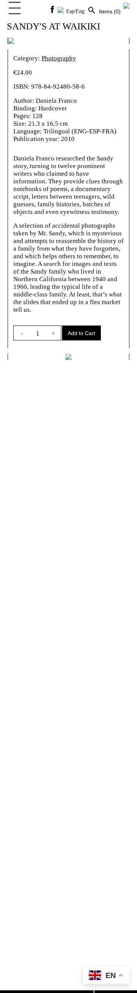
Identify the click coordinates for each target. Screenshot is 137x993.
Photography (58, 58)
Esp (70, 11)
